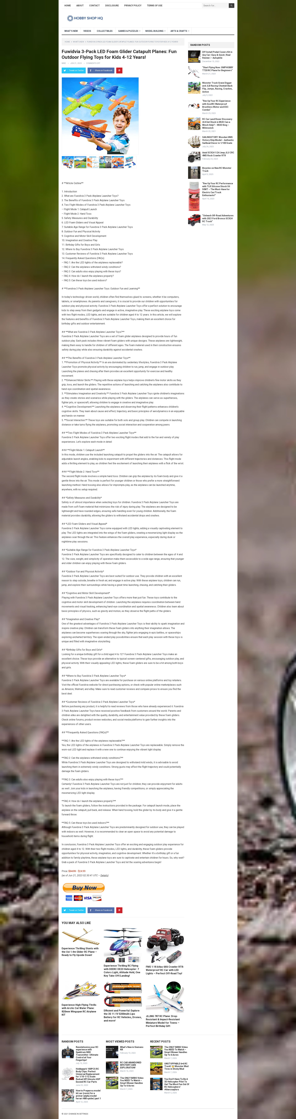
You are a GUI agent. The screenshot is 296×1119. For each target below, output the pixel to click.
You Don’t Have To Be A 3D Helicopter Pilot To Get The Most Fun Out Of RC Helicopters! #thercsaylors (176, 1084)
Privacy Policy (132, 5)
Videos (87, 31)
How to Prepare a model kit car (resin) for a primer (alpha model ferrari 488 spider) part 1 (88, 1094)
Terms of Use (154, 5)
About (80, 5)
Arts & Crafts (179, 31)
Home (67, 5)
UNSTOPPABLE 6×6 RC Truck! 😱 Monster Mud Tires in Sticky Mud (176, 1066)
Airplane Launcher (101, 195)
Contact (94, 5)
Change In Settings (78, 1114)
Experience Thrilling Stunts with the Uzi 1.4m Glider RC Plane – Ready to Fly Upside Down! (80, 952)
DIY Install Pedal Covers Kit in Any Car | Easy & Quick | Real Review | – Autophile (217, 55)
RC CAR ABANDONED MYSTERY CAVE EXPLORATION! (130, 1065)
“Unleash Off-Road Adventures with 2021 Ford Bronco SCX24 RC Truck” (218, 218)
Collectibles (105, 31)
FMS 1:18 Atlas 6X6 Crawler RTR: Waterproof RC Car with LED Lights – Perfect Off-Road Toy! (165, 970)
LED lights (85, 262)
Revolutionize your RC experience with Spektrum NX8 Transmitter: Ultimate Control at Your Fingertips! (87, 1053)
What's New (78, 42)
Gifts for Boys (82, 244)
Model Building (154, 31)
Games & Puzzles (128, 31)
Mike (64, 63)
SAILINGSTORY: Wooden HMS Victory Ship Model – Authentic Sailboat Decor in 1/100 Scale (218, 140)
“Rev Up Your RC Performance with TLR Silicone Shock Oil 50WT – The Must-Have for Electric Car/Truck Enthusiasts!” (217, 189)
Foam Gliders (76, 222)
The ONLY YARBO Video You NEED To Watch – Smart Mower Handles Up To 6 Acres (132, 1082)
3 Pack (101, 204)
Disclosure (112, 5)
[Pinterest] (119, 70)
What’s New (71, 31)
